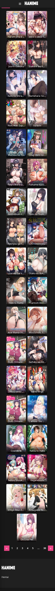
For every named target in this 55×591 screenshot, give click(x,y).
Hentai (5, 577)
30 (44, 548)
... (38, 548)
